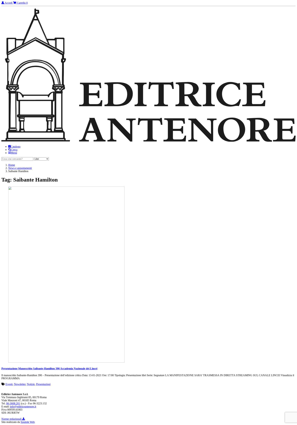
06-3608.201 (13, 403)
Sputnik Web (28, 422)
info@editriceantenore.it (23, 406)
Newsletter (19, 384)
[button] (12, 149)
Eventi (9, 384)
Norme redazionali (11, 418)
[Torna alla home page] (148, 140)
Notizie (31, 384)
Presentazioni (43, 384)
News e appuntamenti (20, 168)
